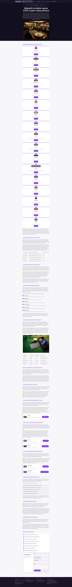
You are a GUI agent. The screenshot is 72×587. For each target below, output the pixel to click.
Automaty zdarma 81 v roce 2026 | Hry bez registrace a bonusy (30, 581)
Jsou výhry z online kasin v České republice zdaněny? (32, 536)
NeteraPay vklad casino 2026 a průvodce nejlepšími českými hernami (52, 581)
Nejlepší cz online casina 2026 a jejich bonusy (20, 581)
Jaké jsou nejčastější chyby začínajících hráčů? (31, 550)
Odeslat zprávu (37, 570)
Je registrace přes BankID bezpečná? (29, 548)
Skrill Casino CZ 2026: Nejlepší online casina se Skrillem (52, 583)
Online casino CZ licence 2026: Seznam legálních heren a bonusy (40, 581)
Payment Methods (54, 1)
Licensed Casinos (48, 1)
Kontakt (35, 1)
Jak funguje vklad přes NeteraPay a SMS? (30, 543)
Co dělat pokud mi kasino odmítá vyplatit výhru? (31, 545)
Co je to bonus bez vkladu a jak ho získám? (30, 539)
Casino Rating (39, 1)
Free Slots (43, 1)
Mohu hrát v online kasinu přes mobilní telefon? (31, 541)
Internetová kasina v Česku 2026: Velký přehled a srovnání (19, 583)
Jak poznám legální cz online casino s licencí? (31, 534)
